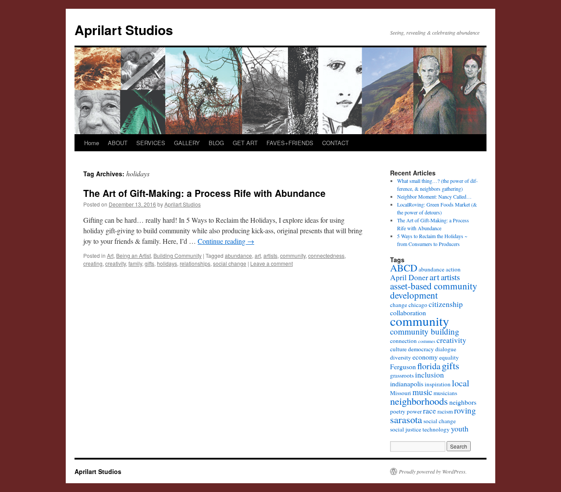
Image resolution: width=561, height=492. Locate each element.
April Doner (409, 277)
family (135, 263)
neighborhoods (419, 400)
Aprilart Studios (124, 29)
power (414, 411)
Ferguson (403, 366)
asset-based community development (433, 290)
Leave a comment (271, 263)
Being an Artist (133, 255)
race (429, 411)
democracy (421, 349)
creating (93, 263)
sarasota (406, 419)
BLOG (216, 143)
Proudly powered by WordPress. (433, 471)
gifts (149, 263)
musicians (445, 393)
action (453, 269)
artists (270, 255)
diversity (400, 357)
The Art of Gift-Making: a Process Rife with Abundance (204, 193)
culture (398, 349)
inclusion (429, 375)
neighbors (462, 401)
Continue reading (226, 241)
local (460, 383)
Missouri (400, 393)
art (258, 255)
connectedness (326, 255)
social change (229, 263)
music (422, 391)
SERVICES (150, 143)
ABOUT (118, 143)
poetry (397, 411)
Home (91, 143)
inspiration (438, 384)
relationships (195, 263)
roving (465, 410)
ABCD (403, 267)
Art (110, 255)
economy (425, 356)
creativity (115, 263)
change (398, 305)
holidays (167, 263)
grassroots (402, 375)
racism (445, 411)
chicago (417, 305)
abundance (238, 255)
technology (436, 429)
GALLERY (187, 143)
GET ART (245, 143)
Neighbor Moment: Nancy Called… (434, 196)
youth (460, 429)
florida (428, 366)
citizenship (446, 304)
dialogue (445, 349)
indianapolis (406, 383)
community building (424, 331)
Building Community (177, 255)
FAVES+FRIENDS (289, 143)
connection (403, 341)
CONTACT (335, 143)
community (292, 255)
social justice (405, 429)
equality (449, 357)
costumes (426, 341)
